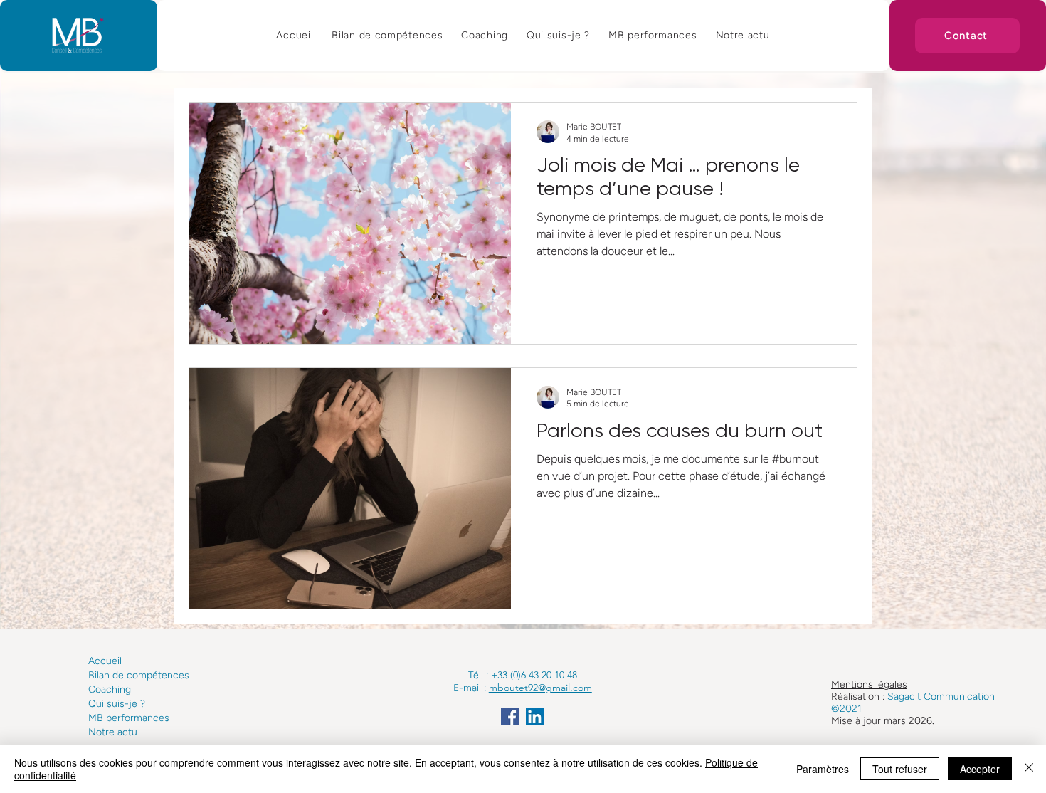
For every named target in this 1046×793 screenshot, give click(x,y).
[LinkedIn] (535, 716)
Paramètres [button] (822, 769)
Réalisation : (859, 696)
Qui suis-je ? (116, 704)
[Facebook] (510, 716)
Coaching (109, 689)
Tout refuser (899, 769)
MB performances (128, 718)
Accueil (105, 661)
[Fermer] (1028, 769)
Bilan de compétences (138, 675)
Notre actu (112, 732)
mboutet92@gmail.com (540, 687)
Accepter (980, 769)
